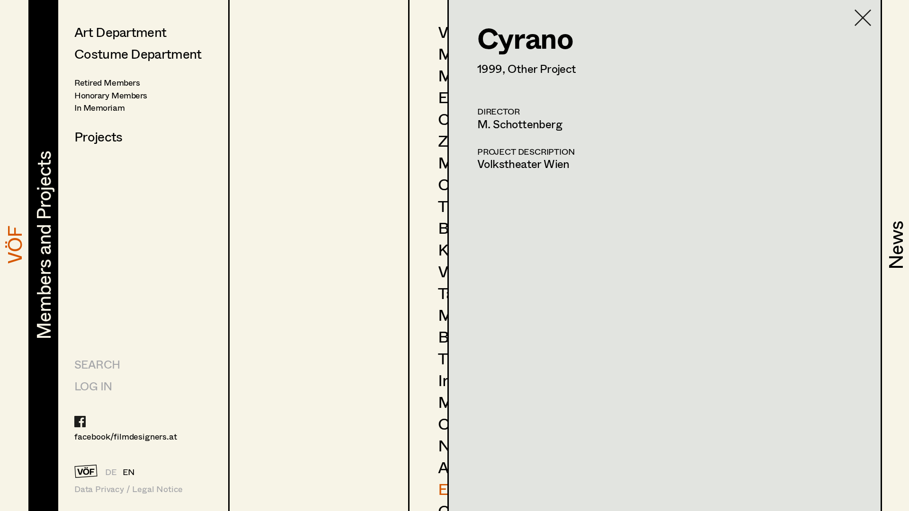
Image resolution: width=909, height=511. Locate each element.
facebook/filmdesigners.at (125, 436)
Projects (98, 136)
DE (111, 471)
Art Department (120, 31)
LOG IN (93, 386)
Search (97, 364)
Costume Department (137, 53)
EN (129, 471)
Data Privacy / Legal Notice (128, 489)
